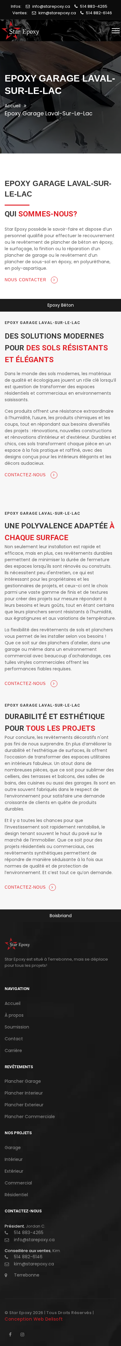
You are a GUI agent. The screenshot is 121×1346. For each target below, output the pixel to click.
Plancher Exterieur (24, 1105)
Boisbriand (61, 916)
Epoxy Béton (60, 305)
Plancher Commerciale (30, 1116)
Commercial (18, 1183)
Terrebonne (26, 1275)
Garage (13, 1147)
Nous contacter (26, 280)
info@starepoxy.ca (51, 6)
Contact (14, 1039)
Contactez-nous (26, 475)
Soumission (17, 1027)
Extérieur (14, 1171)
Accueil (12, 106)
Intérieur (14, 1159)
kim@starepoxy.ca (57, 13)
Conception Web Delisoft (34, 1319)
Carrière (13, 1050)
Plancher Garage (23, 1081)
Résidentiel (16, 1195)
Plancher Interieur (24, 1093)
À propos (14, 1015)
